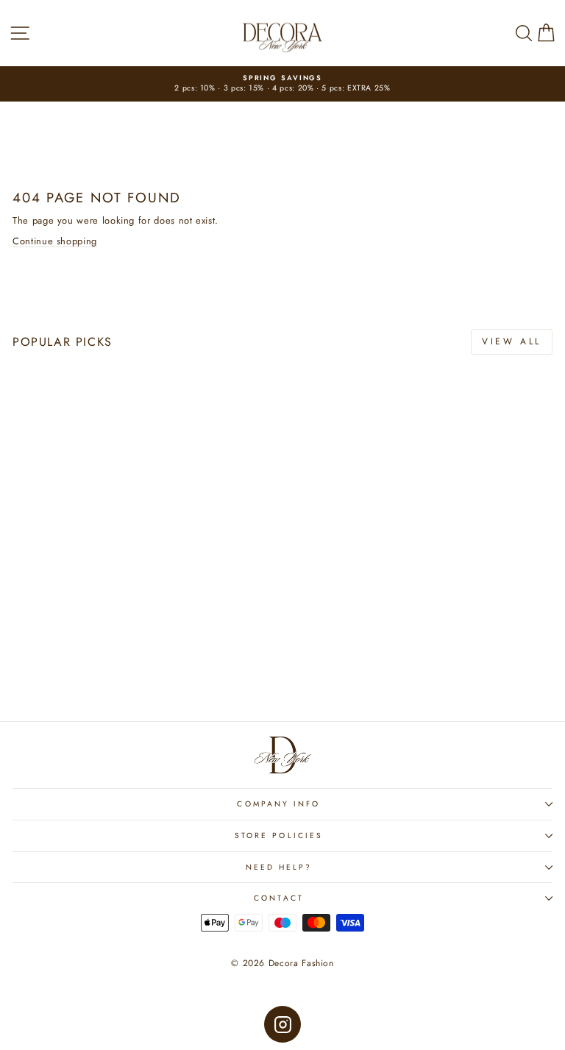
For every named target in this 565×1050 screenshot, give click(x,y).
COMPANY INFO (278, 803)
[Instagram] (282, 1024)
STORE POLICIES (279, 835)
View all (511, 341)
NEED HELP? (279, 867)
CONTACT (279, 898)
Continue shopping (55, 241)
